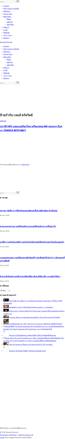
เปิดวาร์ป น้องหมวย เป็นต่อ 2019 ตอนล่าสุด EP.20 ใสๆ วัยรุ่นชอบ (30, 345)
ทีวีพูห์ (9, 19)
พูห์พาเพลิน (7, 17)
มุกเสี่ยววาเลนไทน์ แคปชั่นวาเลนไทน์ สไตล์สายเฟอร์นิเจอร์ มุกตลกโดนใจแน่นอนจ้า (32, 242)
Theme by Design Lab (25, 435)
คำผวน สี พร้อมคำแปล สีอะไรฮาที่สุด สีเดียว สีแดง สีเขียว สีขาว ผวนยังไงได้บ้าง (30, 276)
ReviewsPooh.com (6, 42)
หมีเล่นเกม (6, 11)
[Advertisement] (32, 97)
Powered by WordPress (8, 435)
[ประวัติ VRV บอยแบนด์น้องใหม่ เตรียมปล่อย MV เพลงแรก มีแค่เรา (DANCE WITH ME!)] (25, 160)
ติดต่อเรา (6, 38)
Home (2, 438)
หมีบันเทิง (6, 33)
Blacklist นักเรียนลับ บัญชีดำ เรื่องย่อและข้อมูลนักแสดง (27, 351)
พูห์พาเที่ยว (10, 25)
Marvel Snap (7, 14)
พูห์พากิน (10, 22)
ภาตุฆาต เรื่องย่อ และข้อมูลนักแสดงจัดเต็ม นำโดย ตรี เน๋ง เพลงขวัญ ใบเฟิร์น (34, 318)
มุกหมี (5, 30)
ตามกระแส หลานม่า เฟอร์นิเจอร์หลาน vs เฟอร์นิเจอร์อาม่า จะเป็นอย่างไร (28, 226)
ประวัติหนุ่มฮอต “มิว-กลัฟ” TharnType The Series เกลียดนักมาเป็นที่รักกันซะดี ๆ (35, 324)
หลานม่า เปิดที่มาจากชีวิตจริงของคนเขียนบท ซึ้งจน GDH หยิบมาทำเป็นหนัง (28, 210)
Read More (25, 165)
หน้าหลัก (6, 6)
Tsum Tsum (7, 35)
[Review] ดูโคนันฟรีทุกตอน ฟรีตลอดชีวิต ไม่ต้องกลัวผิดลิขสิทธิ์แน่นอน (32, 335)
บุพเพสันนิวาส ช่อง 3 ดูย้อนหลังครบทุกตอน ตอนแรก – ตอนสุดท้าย (31, 307)
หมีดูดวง (6, 27)
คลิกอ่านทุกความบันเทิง (11, 9)
